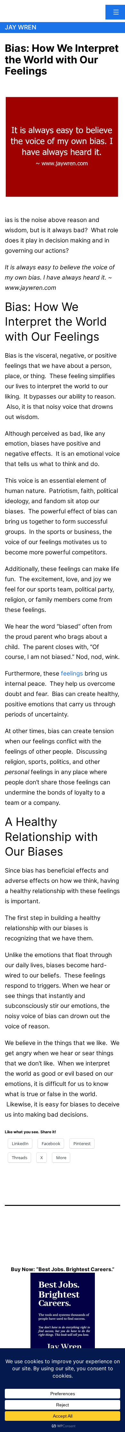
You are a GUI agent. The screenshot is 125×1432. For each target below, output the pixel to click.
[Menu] (115, 12)
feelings (72, 673)
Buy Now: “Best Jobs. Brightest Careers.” (62, 1269)
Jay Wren (20, 27)
